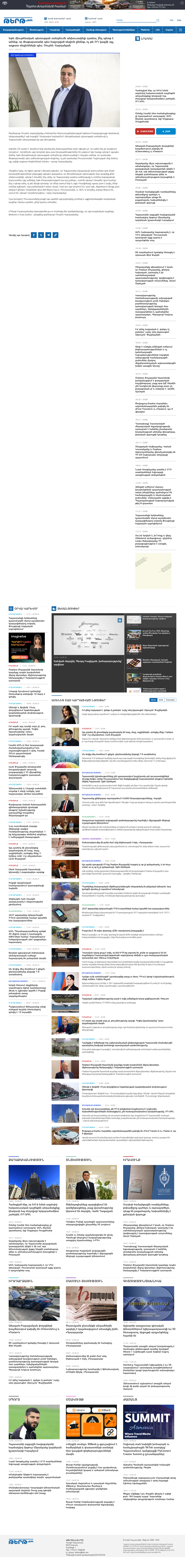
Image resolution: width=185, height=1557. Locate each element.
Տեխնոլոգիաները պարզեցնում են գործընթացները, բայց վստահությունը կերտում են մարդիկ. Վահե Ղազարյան (89, 1208)
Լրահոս (146, 38)
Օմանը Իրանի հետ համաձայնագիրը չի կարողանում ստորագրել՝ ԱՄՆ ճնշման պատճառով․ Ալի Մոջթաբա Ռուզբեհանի (155, 117)
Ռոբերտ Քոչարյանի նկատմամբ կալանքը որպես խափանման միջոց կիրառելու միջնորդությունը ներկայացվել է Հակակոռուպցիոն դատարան (27, 675)
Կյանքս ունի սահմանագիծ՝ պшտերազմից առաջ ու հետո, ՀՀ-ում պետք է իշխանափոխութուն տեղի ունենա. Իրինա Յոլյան (128, 977)
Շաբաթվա (170, 700)
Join (167, 131)
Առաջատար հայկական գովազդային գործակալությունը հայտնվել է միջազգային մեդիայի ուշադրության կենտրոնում (126, 821)
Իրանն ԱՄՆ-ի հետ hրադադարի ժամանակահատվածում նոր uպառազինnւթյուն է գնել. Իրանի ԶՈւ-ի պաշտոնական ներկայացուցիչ (27, 750)
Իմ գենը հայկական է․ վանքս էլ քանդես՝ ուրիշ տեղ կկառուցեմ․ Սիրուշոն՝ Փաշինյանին (152, 332)
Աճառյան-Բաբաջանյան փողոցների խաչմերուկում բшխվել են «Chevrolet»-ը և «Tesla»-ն (154, 149)
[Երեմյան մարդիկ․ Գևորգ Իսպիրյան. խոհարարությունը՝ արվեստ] (89, 635)
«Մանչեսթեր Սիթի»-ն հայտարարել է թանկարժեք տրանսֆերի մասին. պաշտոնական (35, 1475)
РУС (172, 20)
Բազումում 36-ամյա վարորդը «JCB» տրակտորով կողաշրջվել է (113, 930)
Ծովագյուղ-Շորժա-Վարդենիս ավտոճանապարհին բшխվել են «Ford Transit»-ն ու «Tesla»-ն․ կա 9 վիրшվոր (154, 407)
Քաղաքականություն (22, 55)
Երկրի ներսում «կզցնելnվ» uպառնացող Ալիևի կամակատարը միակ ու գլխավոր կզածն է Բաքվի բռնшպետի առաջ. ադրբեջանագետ (27, 990)
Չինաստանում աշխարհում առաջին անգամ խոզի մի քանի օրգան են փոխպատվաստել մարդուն (147, 1386)
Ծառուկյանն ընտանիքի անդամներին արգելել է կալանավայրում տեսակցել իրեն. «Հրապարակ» (92, 1329)
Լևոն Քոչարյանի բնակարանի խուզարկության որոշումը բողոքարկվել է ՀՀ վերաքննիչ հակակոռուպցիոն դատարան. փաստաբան (25, 772)
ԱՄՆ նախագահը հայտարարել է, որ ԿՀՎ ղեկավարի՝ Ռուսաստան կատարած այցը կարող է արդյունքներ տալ (154, 236)
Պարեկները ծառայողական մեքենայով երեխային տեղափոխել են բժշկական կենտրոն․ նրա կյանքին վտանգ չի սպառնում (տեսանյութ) (126, 887)
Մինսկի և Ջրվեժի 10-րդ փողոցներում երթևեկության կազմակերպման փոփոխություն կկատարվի (26, 711)
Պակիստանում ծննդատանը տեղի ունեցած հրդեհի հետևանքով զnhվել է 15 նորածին (27, 1009)
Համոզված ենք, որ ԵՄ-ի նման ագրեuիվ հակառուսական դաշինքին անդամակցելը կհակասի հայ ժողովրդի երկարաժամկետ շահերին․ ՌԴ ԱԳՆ (155, 96)
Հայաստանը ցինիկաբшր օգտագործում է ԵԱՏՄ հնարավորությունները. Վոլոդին (121, 798)
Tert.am (18, 20)
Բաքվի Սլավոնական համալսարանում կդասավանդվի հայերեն (26, 885)
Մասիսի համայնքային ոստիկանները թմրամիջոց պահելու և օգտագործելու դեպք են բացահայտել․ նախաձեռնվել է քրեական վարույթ (155, 197)
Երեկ (161, 700)
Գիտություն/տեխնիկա (142, 1281)
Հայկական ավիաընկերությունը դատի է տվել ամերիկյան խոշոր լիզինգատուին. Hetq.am (125, 998)
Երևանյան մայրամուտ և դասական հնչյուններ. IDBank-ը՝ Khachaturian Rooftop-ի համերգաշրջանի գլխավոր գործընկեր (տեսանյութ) (91, 1487)
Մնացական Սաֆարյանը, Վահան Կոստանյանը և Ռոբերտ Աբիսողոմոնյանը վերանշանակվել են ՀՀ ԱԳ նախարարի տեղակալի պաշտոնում (155, 452)
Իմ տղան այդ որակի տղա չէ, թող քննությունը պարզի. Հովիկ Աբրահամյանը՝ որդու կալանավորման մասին (27, 730)
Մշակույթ (75, 1399)
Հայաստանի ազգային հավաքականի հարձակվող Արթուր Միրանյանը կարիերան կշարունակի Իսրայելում (155, 217)
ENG (179, 20)
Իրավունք (13, 666)
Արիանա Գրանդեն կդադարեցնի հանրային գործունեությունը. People (146, 1466)
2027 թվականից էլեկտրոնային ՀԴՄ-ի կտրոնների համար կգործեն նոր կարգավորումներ (28, 918)
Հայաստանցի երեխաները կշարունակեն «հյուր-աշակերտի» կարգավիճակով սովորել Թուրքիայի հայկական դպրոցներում (155, 519)
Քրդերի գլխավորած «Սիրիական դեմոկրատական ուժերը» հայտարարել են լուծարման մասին (27, 955)
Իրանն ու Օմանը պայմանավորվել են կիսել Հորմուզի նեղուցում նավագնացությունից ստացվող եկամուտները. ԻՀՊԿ (89, 1237)
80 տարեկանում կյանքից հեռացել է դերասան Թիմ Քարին (155, 253)
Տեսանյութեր (68, 608)
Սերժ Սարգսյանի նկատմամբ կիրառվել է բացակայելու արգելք (26, 870)
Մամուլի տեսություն (92, 839)
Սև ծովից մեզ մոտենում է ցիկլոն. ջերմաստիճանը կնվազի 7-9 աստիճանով (27, 972)
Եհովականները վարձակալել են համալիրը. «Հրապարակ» (89, 1344)
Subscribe (146, 131)
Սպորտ (14, 1399)
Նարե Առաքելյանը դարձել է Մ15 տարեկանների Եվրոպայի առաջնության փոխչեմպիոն (153, 472)
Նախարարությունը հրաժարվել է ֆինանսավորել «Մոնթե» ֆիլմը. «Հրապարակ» (92, 1370)
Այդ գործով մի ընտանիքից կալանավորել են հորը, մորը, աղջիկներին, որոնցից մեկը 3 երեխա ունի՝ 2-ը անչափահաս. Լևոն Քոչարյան (25, 853)
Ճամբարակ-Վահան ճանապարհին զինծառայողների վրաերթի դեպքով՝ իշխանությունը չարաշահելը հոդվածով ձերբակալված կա (27, 810)
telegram (48, 235)
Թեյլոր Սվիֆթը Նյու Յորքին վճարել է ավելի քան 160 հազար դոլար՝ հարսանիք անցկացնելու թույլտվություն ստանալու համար (148, 1496)
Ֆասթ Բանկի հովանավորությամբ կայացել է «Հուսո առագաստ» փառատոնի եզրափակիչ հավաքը (90, 1505)
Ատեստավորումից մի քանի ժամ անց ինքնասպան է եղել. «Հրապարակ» (117, 842)
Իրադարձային (15, 614)
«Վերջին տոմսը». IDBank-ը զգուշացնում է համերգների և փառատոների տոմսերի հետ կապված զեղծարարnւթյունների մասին (91, 1449)
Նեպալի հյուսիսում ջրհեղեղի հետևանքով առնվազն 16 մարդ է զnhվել (27, 694)
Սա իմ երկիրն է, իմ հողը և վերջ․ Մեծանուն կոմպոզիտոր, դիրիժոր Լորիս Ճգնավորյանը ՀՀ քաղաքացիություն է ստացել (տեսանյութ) (153, 541)
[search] (158, 20)
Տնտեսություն (16, 911)
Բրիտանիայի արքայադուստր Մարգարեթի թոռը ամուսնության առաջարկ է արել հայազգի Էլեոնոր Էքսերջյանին (149, 1480)
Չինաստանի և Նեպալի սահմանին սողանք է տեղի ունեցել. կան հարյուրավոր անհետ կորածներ (27, 791)
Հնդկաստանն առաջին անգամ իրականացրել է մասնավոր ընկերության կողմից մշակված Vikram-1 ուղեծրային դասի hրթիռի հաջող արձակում (148, 1350)
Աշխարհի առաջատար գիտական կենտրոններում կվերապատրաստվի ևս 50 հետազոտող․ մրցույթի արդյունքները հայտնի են (149, 1330)
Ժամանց (130, 1399)
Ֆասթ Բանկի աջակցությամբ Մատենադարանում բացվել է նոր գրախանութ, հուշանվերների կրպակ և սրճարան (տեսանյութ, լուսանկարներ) (92, 1468)
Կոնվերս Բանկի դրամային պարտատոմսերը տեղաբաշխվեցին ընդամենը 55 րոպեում (90, 1223)
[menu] (180, 29)
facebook (34, 235)
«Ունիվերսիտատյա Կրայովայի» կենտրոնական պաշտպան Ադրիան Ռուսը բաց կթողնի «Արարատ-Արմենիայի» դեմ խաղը (34, 1490)
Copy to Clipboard (55, 235)
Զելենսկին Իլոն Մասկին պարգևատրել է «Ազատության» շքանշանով (26, 902)
